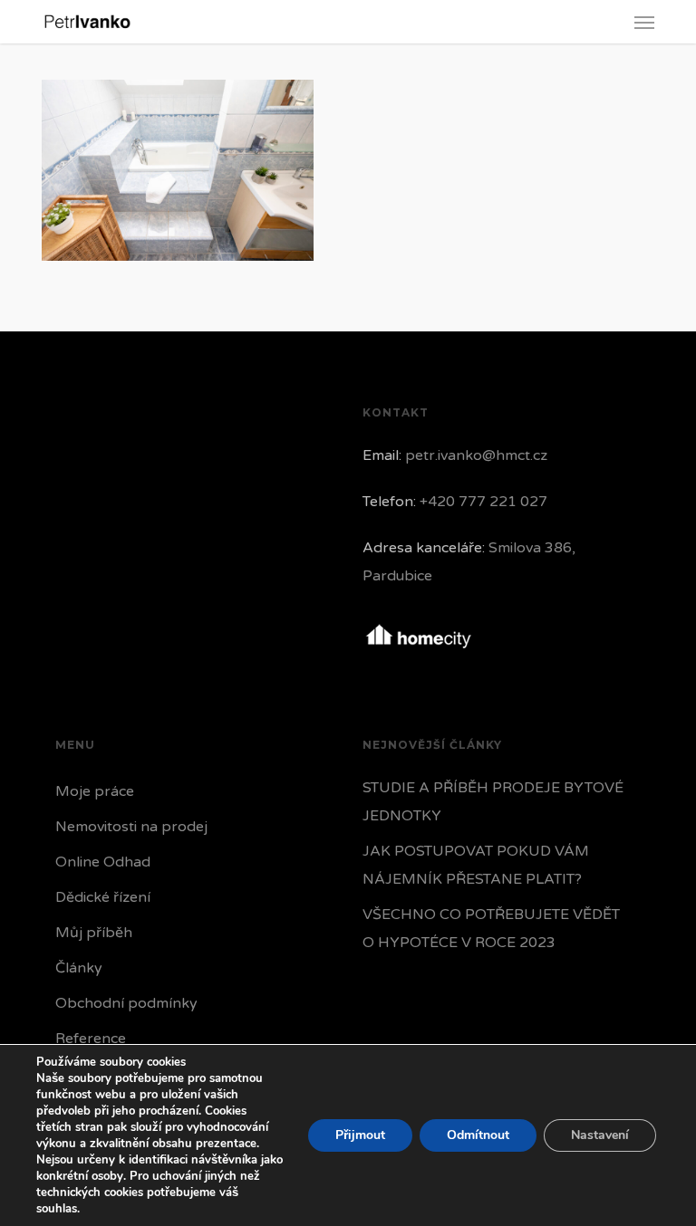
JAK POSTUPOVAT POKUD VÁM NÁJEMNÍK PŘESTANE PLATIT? (475, 865)
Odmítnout (478, 1135)
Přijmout (360, 1135)
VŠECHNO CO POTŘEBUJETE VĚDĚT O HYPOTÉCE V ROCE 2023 (491, 928)
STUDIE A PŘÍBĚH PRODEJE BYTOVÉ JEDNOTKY (493, 802)
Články (78, 968)
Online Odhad (102, 862)
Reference (90, 1039)
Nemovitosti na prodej (131, 827)
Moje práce (94, 791)
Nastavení (600, 1135)
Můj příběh (93, 933)
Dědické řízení (102, 897)
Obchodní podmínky (126, 1003)
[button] (644, 22)
